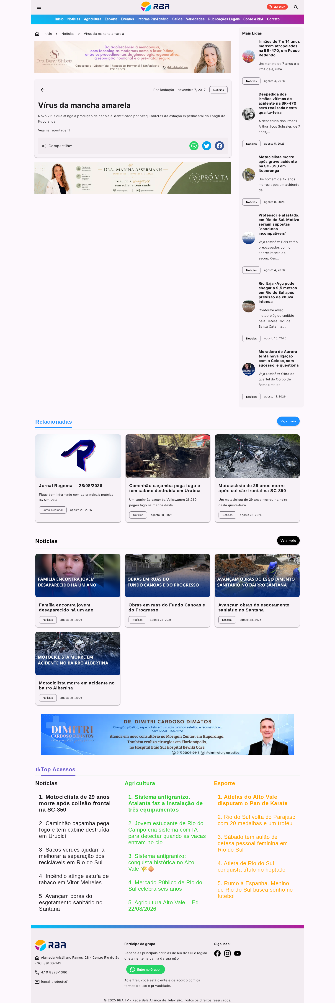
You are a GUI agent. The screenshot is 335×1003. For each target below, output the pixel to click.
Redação (167, 90)
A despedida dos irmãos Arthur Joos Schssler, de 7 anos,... (279, 126)
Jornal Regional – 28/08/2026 (70, 485)
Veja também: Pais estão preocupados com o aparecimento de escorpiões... (278, 250)
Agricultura (92, 19)
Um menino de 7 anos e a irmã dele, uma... (279, 66)
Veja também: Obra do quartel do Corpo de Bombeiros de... (276, 379)
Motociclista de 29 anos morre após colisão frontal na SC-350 (252, 488)
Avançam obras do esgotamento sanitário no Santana (254, 607)
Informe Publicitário (153, 19)
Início (59, 19)
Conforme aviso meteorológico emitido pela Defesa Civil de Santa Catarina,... (276, 318)
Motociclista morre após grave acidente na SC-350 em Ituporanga (278, 164)
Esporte (111, 19)
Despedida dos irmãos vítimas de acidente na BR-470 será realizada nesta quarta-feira (278, 103)
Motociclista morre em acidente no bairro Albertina (77, 685)
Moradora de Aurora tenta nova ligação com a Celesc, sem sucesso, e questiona (279, 358)
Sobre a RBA (253, 19)
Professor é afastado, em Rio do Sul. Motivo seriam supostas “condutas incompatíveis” (279, 224)
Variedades (195, 19)
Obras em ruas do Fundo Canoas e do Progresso (167, 607)
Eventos (127, 19)
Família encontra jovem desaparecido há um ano (66, 607)
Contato (273, 19)
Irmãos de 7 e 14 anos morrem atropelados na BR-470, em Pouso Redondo (279, 48)
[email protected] (55, 981)
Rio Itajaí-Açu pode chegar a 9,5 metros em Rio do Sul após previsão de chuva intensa (278, 292)
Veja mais (288, 421)
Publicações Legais (224, 19)
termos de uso (135, 986)
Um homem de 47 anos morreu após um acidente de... (279, 184)
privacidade (160, 986)
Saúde (177, 19)
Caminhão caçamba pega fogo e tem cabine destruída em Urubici (165, 488)
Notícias (73, 19)
